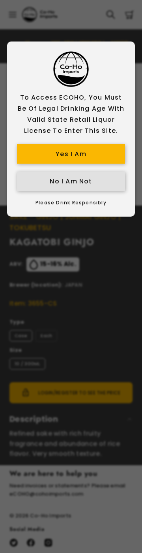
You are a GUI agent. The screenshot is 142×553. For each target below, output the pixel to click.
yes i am (71, 154)
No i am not (71, 181)
